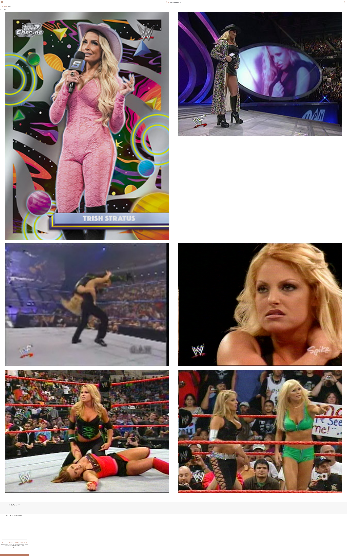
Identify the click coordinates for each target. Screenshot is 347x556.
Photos (5, 6)
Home (1, 6)
